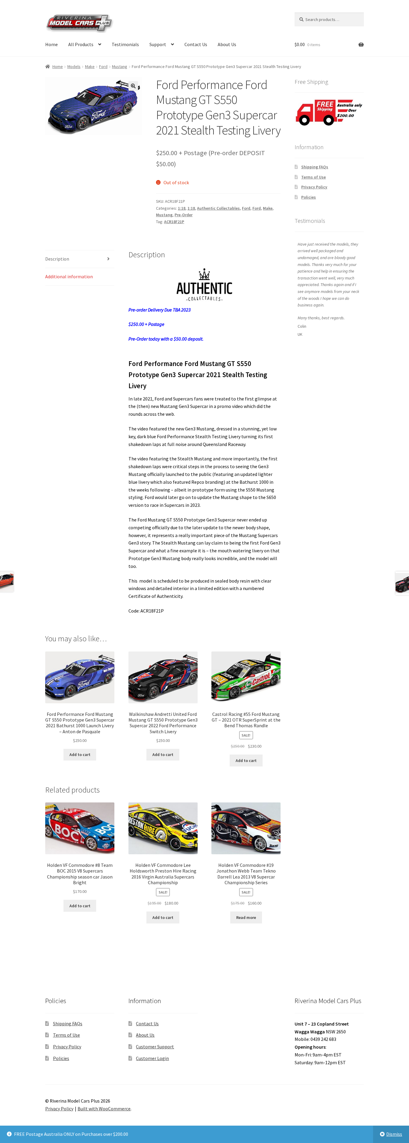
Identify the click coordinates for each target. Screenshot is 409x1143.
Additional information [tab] (69, 276)
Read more (246, 917)
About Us (227, 44)
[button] (133, 86)
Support (157, 44)
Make (90, 66)
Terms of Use (313, 177)
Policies (308, 197)
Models (74, 66)
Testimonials (125, 44)
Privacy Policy (314, 187)
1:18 (181, 208)
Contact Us (195, 44)
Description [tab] (57, 259)
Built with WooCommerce (104, 1109)
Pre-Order (184, 214)
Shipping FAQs (314, 167)
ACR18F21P (174, 221)
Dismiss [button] (394, 1134)
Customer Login (152, 1058)
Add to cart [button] (79, 754)
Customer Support (155, 1047)
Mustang (119, 66)
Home (51, 44)
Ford (103, 66)
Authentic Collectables (218, 208)
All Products (80, 44)
